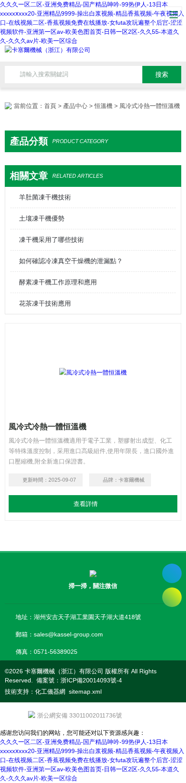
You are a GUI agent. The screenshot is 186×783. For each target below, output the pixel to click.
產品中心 (75, 105)
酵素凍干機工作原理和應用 (58, 282)
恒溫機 (103, 105)
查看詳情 (86, 503)
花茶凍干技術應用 (45, 303)
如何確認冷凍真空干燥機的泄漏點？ (71, 260)
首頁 (50, 105)
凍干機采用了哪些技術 (51, 239)
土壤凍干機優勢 (41, 218)
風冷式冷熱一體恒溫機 (48, 426)
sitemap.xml (85, 691)
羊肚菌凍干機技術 (45, 197)
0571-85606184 (172, 573)
